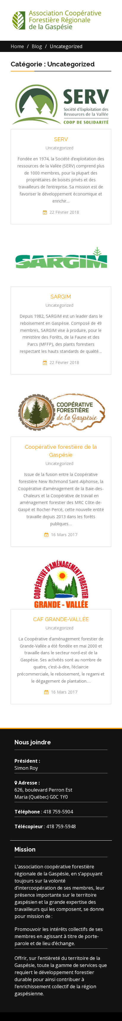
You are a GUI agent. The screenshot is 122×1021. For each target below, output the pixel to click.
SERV (61, 139)
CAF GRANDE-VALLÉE (61, 619)
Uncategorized (59, 148)
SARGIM (61, 296)
